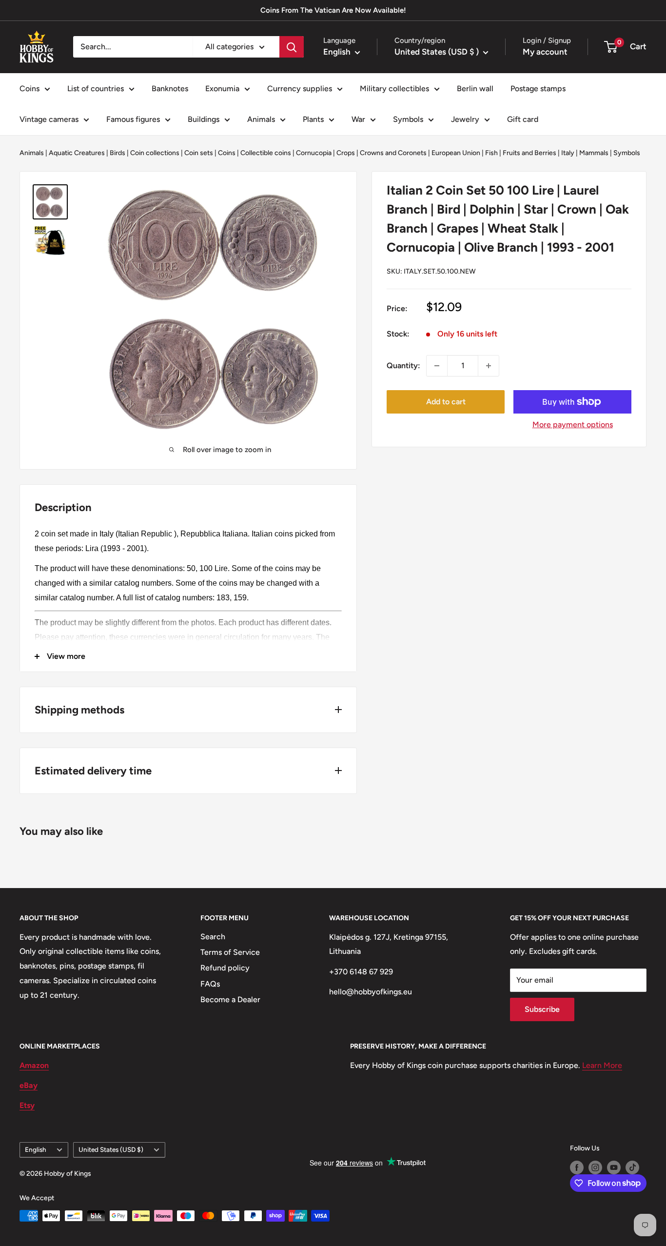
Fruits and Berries (529, 153)
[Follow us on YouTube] (614, 1167)
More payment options (572, 424)
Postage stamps (538, 88)
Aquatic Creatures (77, 153)
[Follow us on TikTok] (632, 1167)
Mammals (593, 153)
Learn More (602, 1065)
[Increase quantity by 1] (488, 366)
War (358, 119)
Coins (29, 88)
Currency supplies (299, 88)
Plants (313, 119)
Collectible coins (265, 153)
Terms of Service (230, 952)
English (35, 1149)
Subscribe (542, 1009)
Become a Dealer (230, 999)
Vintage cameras (49, 119)
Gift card (522, 119)
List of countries (95, 88)
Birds (117, 153)
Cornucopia (314, 153)
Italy (567, 153)
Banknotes (170, 88)
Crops (345, 153)
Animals (261, 119)
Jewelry (465, 119)
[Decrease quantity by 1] (437, 366)
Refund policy (225, 967)
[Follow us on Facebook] (577, 1167)
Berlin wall (475, 88)
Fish (491, 153)
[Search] (291, 47)
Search (212, 936)
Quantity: (403, 365)
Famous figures (133, 119)
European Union (455, 153)
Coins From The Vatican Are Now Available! (333, 10)
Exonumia (222, 88)
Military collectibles (394, 88)
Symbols (408, 119)
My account (545, 52)
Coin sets (198, 153)
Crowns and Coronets (393, 153)
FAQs (210, 984)
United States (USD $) (110, 1149)
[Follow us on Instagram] (595, 1167)
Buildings (203, 119)
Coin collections (154, 153)
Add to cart (446, 401)
